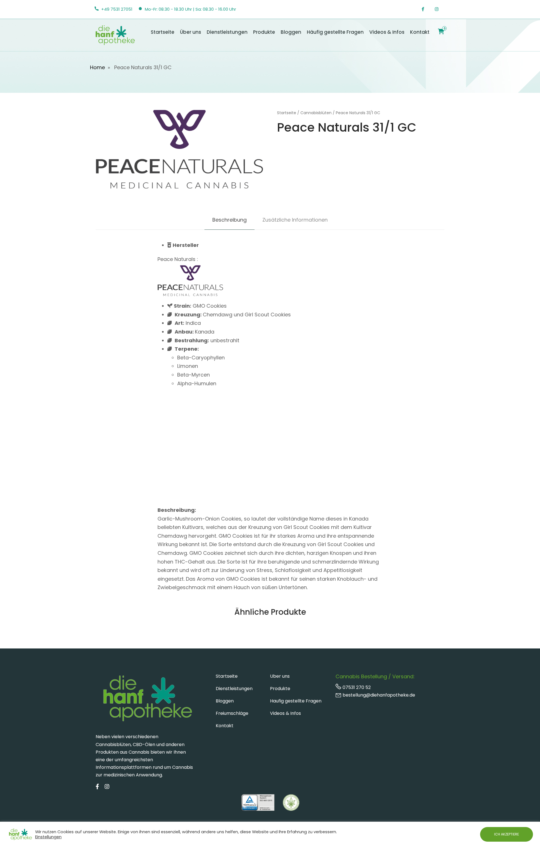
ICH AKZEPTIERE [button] (506, 834)
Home (97, 67)
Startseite (162, 32)
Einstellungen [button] (48, 837)
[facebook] (426, 9)
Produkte (264, 32)
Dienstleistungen (227, 32)
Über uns (190, 32)
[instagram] (439, 9)
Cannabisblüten (316, 113)
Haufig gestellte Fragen (295, 701)
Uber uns (280, 676)
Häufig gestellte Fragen (335, 32)
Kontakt (419, 32)
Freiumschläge (232, 713)
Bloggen (291, 32)
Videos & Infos (386, 32)
